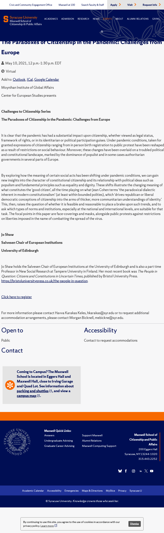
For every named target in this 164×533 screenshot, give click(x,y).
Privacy (122, 490)
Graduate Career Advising (59, 446)
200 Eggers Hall (148, 449)
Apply (114, 5)
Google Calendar (46, 79)
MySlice (110, 490)
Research (83, 19)
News (96, 19)
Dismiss (134, 523)
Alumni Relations (138, 19)
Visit (130, 5)
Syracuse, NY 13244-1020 (141, 454)
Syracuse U (136, 490)
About (119, 19)
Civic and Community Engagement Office (30, 5)
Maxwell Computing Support (99, 446)
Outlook (19, 79)
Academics (51, 19)
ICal (30, 79)
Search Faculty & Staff (92, 5)
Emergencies (72, 490)
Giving (156, 19)
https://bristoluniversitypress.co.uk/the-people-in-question (44, 281)
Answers (49, 435)
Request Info (150, 5)
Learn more (47, 526)
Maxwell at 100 (67, 5)
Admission (67, 19)
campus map (26, 395)
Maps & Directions (92, 490)
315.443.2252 (147, 459)
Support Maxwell (92, 435)
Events (107, 19)
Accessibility (54, 490)
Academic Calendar (33, 490)
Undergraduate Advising (58, 440)
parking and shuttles (33, 391)
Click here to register (16, 297)
